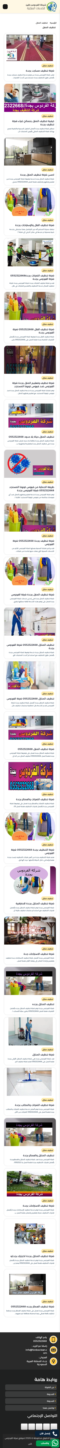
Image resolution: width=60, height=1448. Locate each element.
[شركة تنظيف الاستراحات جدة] (30, 931)
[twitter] (46, 1426)
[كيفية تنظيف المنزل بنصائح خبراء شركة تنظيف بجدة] (30, 98)
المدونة (50, 1394)
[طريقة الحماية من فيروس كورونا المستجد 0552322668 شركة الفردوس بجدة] (30, 464)
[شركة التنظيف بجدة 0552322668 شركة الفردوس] (30, 827)
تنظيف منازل (47, 66)
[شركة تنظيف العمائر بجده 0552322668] (30, 1283)
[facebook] (54, 1426)
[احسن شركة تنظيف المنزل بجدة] (30, 152)
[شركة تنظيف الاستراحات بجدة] (30, 1182)
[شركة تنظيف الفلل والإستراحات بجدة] (30, 202)
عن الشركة (49, 1387)
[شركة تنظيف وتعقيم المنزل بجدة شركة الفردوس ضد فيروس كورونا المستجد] (30, 360)
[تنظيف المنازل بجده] (30, 981)
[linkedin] (31, 1426)
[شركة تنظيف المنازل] (30, 1031)
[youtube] (39, 1426)
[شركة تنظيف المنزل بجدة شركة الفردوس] (30, 571)
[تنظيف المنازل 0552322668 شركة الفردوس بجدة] (30, 622)
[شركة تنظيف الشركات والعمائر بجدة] (30, 776)
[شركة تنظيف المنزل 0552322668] (30, 726)
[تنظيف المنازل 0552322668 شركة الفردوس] (30, 675)
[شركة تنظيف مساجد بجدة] (30, 47)
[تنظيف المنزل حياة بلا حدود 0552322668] (30, 414)
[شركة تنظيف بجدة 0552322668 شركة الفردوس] (30, 518)
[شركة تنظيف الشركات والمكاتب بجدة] (30, 1082)
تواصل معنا (48, 1408)
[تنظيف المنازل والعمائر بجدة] (30, 1132)
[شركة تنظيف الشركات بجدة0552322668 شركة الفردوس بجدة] (30, 252)
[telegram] (24, 1426)
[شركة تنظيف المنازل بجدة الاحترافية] (30, 880)
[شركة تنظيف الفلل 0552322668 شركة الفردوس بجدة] (30, 306)
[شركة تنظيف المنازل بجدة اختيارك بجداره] (30, 1233)
